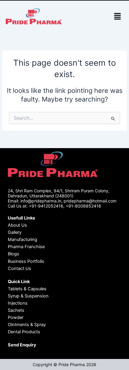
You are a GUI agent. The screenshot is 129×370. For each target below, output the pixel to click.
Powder (15, 317)
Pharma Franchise (26, 246)
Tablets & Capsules (27, 288)
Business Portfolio (26, 261)
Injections (18, 303)
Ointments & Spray (27, 324)
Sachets (16, 310)
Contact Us (19, 268)
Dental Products (24, 331)
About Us (17, 225)
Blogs (13, 254)
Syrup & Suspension (28, 296)
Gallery (15, 232)
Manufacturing (22, 239)
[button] (117, 16)
